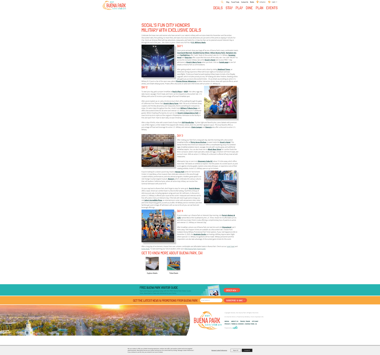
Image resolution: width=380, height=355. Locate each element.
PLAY (239, 7)
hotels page (223, 62)
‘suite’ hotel (231, 246)
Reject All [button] (235, 350)
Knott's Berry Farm (193, 62)
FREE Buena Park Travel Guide (195, 249)
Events (272, 7)
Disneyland (226, 227)
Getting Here (262, 2)
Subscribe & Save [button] (234, 300)
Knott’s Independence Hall (188, 113)
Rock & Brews (194, 188)
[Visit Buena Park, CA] (208, 320)
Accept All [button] (247, 350)
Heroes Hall (179, 172)
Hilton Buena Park (217, 53)
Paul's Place (177, 91)
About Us (234, 321)
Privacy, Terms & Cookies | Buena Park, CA (241, 324)
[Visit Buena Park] (114, 5)
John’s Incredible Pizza (153, 200)
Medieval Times (224, 69)
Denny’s (208, 127)
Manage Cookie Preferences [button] (219, 350)
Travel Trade (245, 321)
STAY (229, 7)
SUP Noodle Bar (188, 122)
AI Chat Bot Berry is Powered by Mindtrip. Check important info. (244, 317)
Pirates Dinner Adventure (186, 81)
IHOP (186, 91)
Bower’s (171, 179)
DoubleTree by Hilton (201, 53)
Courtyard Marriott (184, 53)
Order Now (231, 290)
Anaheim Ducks (200, 234)
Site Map (255, 321)
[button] (158, 61)
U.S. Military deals (198, 42)
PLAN (259, 7)
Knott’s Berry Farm (171, 103)
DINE (249, 7)
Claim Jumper (196, 127)
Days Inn (188, 57)
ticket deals (146, 249)
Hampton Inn (231, 53)
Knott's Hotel (210, 60)
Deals (218, 7)
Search (222, 1)
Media (227, 321)
